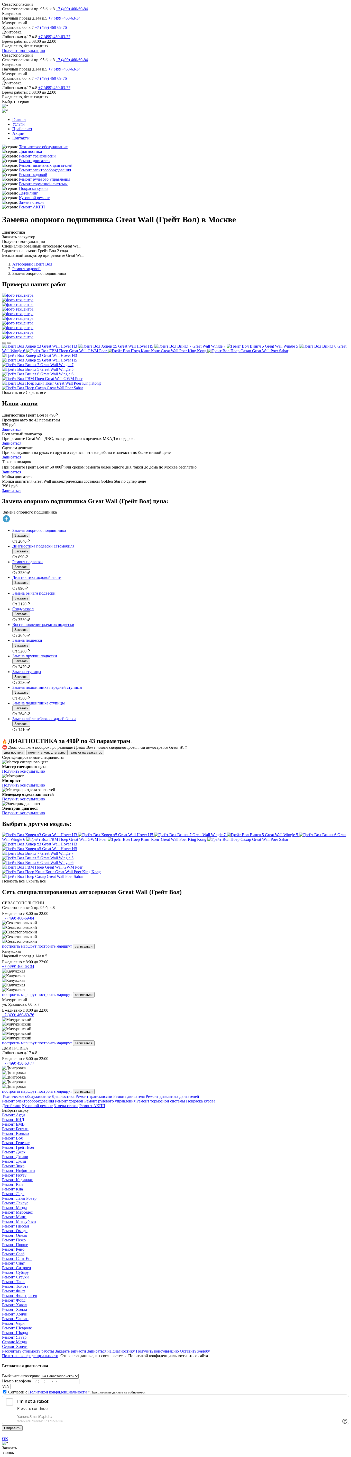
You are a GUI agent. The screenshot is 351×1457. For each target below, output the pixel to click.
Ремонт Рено (13, 1249)
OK (5, 1438)
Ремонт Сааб (13, 1254)
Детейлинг (28, 193)
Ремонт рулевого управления (44, 179)
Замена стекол (31, 202)
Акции (18, 133)
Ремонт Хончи (14, 1314)
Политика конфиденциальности (30, 1356)
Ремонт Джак (13, 1152)
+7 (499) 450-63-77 (54, 36)
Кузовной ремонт (34, 198)
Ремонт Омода (14, 1231)
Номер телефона (16, 1381)
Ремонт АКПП (32, 207)
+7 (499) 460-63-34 (64, 18)
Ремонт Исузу (14, 1175)
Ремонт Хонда (14, 1309)
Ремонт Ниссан (15, 1226)
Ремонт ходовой (33, 174)
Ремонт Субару (15, 1272)
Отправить (12, 1428)
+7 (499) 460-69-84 (72, 9)
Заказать (21, 535)
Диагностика (30, 151)
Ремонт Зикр (13, 1166)
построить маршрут (19, 946)
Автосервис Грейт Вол (32, 264)
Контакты (21, 138)
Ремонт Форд (13, 1300)
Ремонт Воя (12, 1138)
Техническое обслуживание (43, 147)
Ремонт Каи (12, 1184)
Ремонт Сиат (13, 1263)
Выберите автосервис (21, 1376)
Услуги (18, 124)
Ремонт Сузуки (15, 1277)
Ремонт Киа (12, 1189)
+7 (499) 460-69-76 (51, 27)
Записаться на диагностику (111, 1351)
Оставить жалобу (195, 1351)
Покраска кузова (33, 188)
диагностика (13, 752)
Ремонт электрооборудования (45, 170)
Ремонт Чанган (15, 1319)
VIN (6, 1386)
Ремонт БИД (13, 1119)
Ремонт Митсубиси (19, 1221)
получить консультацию (47, 752)
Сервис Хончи (14, 1346)
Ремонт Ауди (13, 1115)
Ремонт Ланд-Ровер (19, 1198)
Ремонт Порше (15, 1244)
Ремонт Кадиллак (17, 1180)
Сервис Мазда (14, 1342)
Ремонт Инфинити (18, 1170)
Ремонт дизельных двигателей (45, 165)
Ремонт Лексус (15, 1203)
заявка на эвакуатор (86, 752)
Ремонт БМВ (13, 1124)
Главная (19, 119)
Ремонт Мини (14, 1217)
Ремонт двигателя (34, 160)
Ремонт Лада (13, 1193)
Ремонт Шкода (15, 1332)
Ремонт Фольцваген (19, 1295)
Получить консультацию (23, 50)
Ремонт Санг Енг (17, 1258)
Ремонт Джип (14, 1161)
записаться (84, 946)
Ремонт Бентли (15, 1129)
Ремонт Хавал (14, 1305)
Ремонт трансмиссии (37, 156)
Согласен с (47, 1392)
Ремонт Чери (13, 1323)
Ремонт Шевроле (17, 1328)
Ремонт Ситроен (16, 1268)
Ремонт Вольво (15, 1133)
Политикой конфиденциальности (57, 1392)
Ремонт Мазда (14, 1207)
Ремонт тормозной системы (43, 184)
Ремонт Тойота (15, 1286)
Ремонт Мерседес (17, 1212)
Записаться (11, 429)
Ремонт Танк (13, 1281)
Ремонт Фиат (13, 1291)
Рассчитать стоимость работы (28, 1351)
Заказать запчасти (70, 1351)
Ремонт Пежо (14, 1240)
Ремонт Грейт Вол (18, 1147)
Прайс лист (22, 129)
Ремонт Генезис (16, 1143)
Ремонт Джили (15, 1156)
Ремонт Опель (14, 1235)
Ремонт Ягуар (14, 1337)
